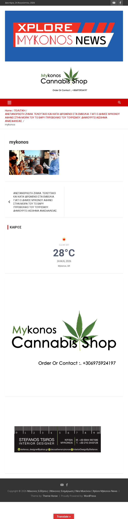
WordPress (90, 495)
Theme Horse (50, 495)
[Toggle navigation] (9, 102)
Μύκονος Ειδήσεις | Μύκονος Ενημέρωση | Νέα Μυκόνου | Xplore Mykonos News (72, 491)
